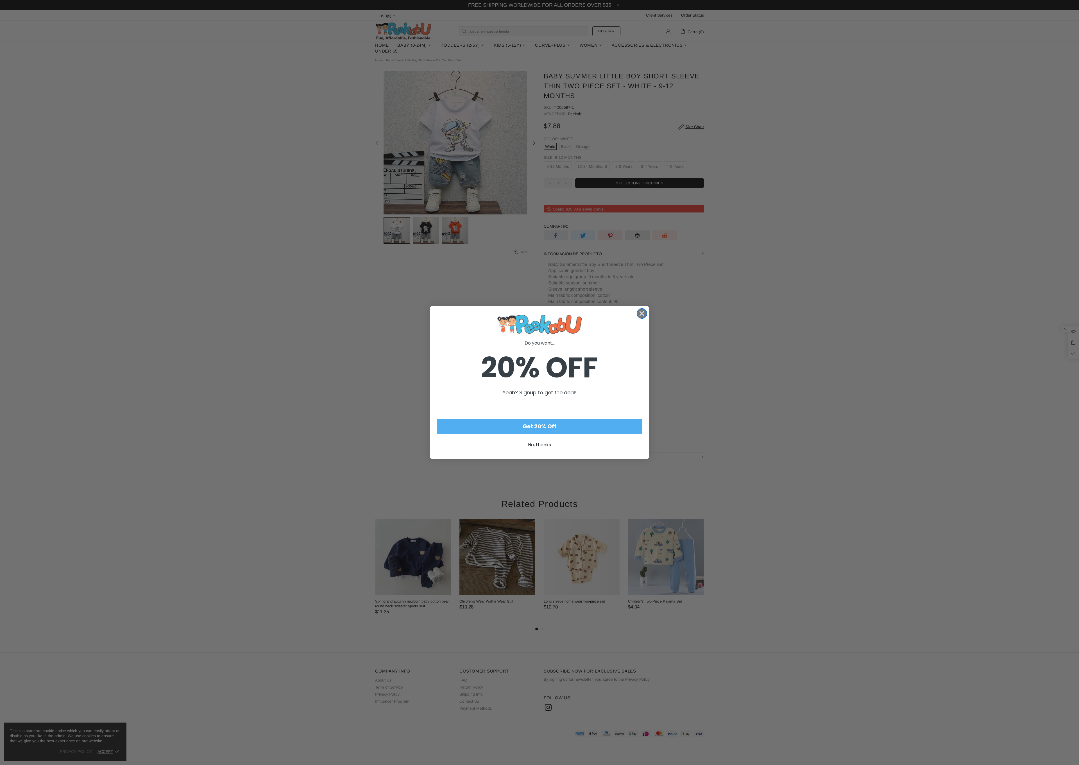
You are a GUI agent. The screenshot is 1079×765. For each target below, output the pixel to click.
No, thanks (539, 445)
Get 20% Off (539, 426)
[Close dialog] (642, 313)
